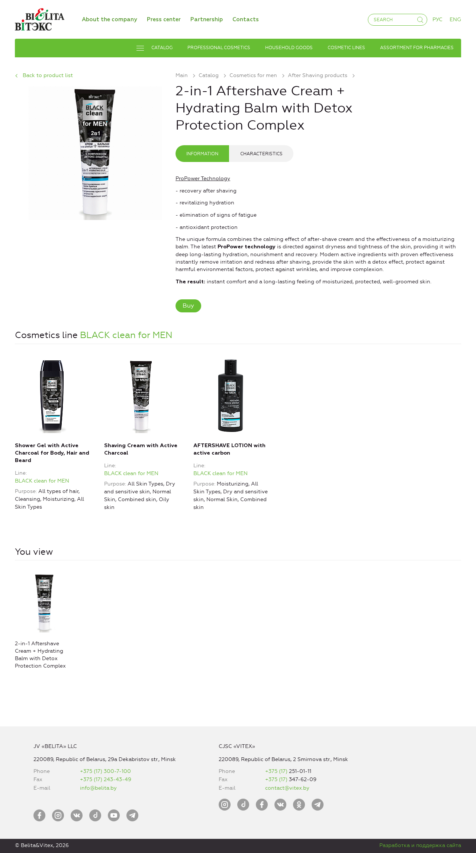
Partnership (206, 19)
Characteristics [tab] (261, 153)
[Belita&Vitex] (39, 18)
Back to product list (48, 75)
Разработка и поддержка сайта (420, 845)
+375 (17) (277, 771)
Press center (164, 19)
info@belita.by (98, 788)
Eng (455, 19)
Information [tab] (202, 153)
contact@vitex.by (287, 788)
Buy (188, 305)
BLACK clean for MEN (126, 335)
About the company (109, 19)
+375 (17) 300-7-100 (105, 771)
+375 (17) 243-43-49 (105, 779)
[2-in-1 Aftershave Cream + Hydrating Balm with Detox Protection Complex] (95, 151)
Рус (437, 19)
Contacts (245, 19)
